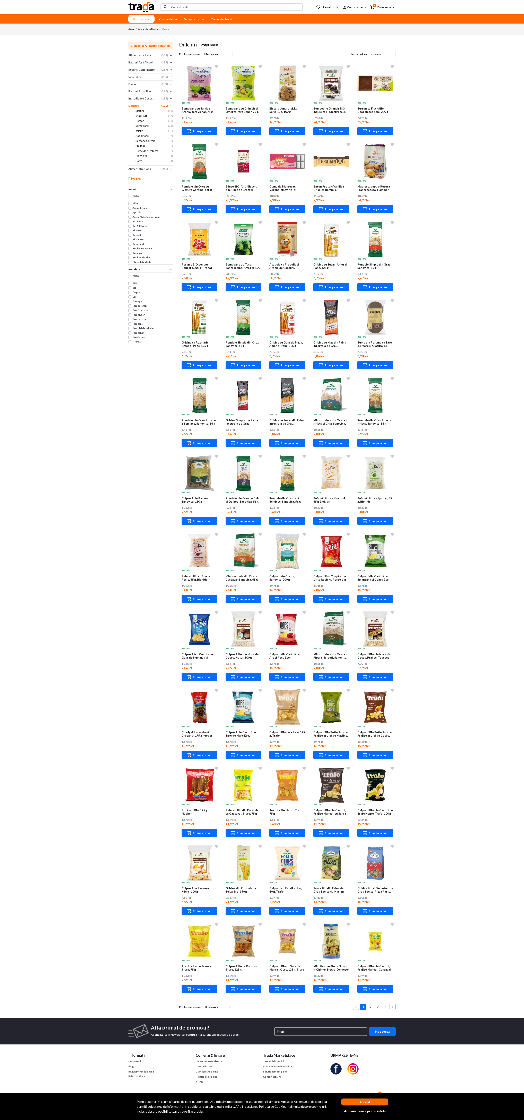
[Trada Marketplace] (141, 7)
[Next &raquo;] (393, 1007)
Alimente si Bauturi (148, 29)
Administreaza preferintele (365, 1111)
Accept (364, 1102)
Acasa (131, 29)
